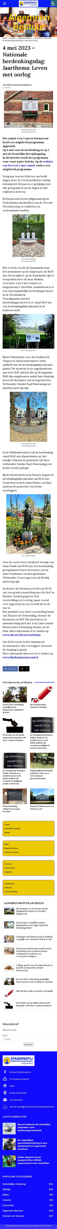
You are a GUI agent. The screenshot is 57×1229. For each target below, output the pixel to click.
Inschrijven (28, 1044)
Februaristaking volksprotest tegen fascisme (11, 809)
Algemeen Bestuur (25, 38)
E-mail (5, 1035)
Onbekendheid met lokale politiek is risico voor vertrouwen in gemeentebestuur (41, 774)
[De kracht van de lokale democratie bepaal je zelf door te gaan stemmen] (15, 725)
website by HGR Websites (41, 1226)
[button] (4, 3)
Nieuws (12, 38)
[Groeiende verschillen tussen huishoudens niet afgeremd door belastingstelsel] (9, 924)
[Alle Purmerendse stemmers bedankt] (42, 694)
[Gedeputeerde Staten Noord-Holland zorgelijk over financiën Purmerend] (9, 939)
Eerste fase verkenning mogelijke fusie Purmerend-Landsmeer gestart (13, 708)
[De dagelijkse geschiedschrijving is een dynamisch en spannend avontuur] (9, 1144)
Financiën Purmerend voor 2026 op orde (42, 807)
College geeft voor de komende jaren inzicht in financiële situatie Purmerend (34, 968)
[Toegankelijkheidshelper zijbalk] (54, 3)
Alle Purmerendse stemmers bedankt (38, 705)
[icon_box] (17, 1071)
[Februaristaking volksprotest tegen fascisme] (15, 796)
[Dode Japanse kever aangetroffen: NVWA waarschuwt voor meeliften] (9, 1161)
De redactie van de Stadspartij (17, 85)
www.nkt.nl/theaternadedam (22, 634)
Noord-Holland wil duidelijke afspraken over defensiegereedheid (34, 1127)
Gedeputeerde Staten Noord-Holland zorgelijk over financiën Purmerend (34, 938)
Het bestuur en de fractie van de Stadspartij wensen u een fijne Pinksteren (32, 911)
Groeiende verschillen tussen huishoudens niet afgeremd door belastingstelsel (32, 925)
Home (5, 38)
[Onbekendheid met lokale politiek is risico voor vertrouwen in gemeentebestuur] (42, 760)
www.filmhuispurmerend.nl (20, 657)
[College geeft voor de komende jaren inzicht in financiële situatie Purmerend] (9, 967)
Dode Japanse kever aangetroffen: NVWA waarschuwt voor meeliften (33, 1160)
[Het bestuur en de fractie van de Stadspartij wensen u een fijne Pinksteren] (9, 910)
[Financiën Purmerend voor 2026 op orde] (42, 796)
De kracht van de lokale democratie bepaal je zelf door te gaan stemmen (14, 737)
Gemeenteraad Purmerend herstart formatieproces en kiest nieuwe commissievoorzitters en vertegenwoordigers (34, 952)
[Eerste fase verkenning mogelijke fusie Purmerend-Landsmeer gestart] (15, 694)
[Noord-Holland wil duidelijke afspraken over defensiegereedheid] (9, 1128)
